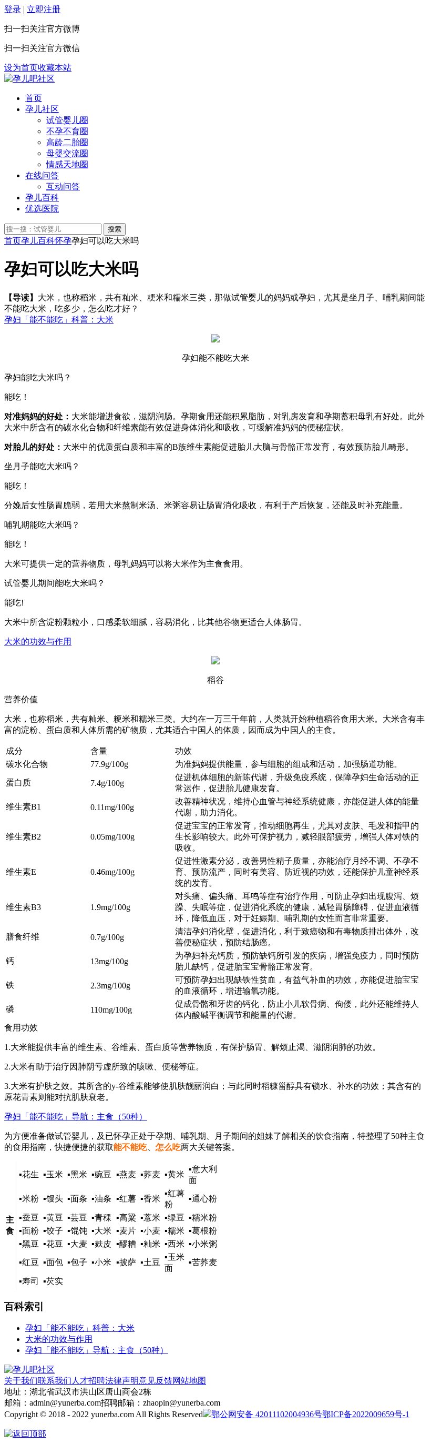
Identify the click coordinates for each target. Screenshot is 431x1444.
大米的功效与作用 (37, 641)
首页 (33, 98)
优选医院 (42, 208)
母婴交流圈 (67, 153)
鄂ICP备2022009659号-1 (365, 1414)
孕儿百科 (42, 197)
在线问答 (42, 175)
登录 (12, 9)
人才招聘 (88, 1380)
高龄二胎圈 (67, 142)
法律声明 (122, 1380)
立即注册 (43, 9)
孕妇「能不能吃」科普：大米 (59, 319)
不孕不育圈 (67, 131)
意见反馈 (155, 1380)
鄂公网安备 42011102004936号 (266, 1414)
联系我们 (54, 1380)
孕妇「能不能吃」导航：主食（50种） (75, 1116)
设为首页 (21, 67)
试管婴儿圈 (67, 120)
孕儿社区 (42, 109)
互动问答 (63, 186)
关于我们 (21, 1380)
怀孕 (63, 240)
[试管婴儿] (29, 78)
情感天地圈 (67, 164)
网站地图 (189, 1380)
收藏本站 (54, 67)
